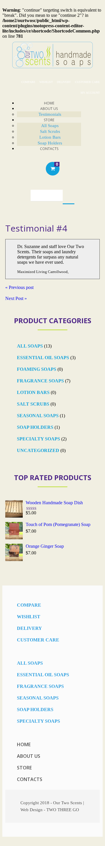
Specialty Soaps (38, 438)
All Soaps (50, 125)
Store (49, 120)
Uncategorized (38, 450)
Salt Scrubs (50, 131)
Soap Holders (35, 427)
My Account (90, 92)
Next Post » (16, 298)
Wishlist (46, 82)
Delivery (64, 82)
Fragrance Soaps (40, 380)
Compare (28, 82)
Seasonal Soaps (38, 415)
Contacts (49, 148)
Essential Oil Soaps (43, 357)
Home (24, 744)
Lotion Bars (33, 392)
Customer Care (87, 82)
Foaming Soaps (36, 369)
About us (28, 756)
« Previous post (19, 287)
